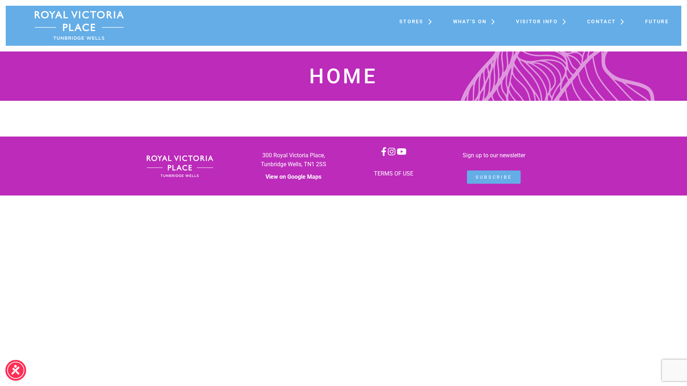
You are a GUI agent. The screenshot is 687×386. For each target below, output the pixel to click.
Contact (601, 21)
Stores (411, 21)
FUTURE (657, 21)
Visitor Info (537, 21)
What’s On (470, 21)
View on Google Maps (293, 176)
